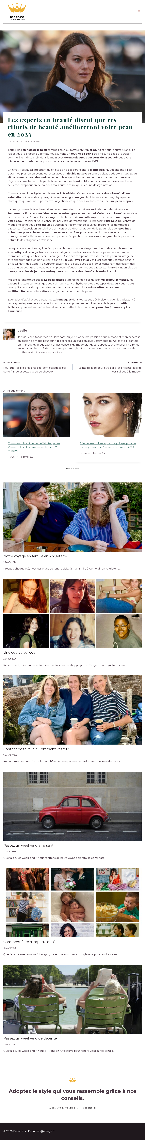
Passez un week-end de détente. (30, 1038)
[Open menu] (139, 11)
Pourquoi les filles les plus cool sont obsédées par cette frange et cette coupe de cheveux (34, 367)
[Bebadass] (17, 11)
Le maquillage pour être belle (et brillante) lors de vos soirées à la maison (110, 367)
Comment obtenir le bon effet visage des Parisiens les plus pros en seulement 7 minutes (34, 447)
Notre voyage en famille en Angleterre (35, 556)
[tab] (67, 468)
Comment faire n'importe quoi (29, 942)
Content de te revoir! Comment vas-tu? (36, 749)
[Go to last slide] (8, 429)
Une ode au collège (19, 652)
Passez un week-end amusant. (28, 845)
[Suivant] (136, 429)
